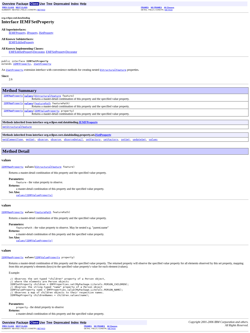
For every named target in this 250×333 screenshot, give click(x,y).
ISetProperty (46, 32)
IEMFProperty (17, 32)
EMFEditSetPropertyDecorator (26, 51)
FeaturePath (43, 103)
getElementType (12, 139)
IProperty (32, 32)
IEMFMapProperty (13, 96)
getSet (30, 139)
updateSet (139, 139)
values (28, 96)
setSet (125, 139)
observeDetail (73, 139)
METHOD (41, 10)
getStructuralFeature (17, 126)
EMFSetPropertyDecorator (61, 51)
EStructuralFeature (48, 96)
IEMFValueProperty (47, 111)
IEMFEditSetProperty (21, 42)
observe (43, 139)
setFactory (93, 139)
